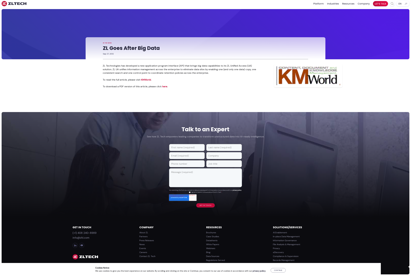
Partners (143, 236)
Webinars (210, 248)
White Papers (212, 244)
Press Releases (146, 240)
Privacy (276, 248)
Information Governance (285, 240)
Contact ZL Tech (147, 256)
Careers (143, 252)
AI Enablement (280, 232)
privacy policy (237, 190)
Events (142, 248)
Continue (278, 270)
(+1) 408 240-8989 (84, 233)
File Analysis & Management (286, 244)
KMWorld (146, 79)
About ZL (143, 232)
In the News (107, 43)
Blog (208, 252)
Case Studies (212, 236)
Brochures (211, 232)
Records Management (283, 260)
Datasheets (211, 240)
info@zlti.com (81, 237)
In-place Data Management (286, 236)
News (142, 244)
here (164, 86)
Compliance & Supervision (286, 256)
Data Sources (212, 256)
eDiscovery (278, 252)
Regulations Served (215, 260)
